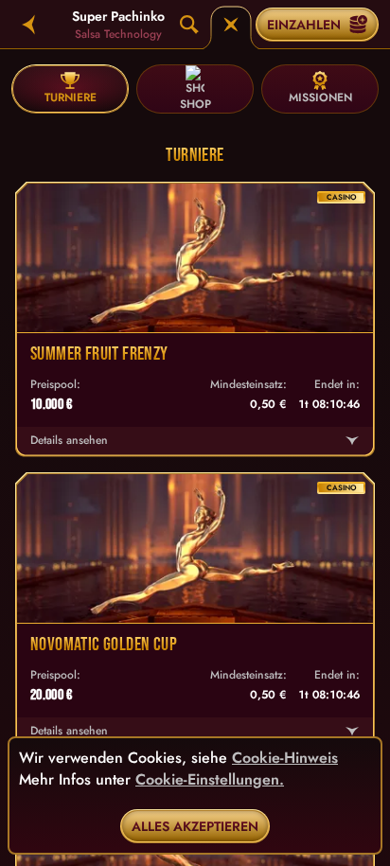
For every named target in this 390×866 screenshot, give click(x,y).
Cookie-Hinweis (285, 758)
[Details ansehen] (352, 441)
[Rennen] (231, 25)
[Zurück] (28, 25)
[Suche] (189, 25)
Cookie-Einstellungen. (209, 779)
